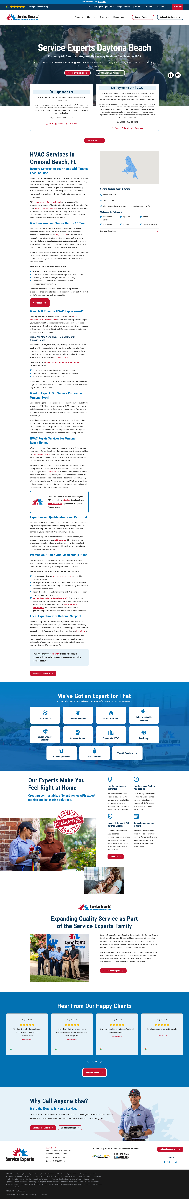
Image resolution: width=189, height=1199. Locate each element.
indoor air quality (60, 357)
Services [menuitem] (79, 17)
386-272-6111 (178, 7)
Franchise (135, 1148)
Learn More (102, 2)
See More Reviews (93, 1072)
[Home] (22, 17)
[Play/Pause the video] (170, 75)
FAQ (139, 6)
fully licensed (61, 235)
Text (51, 124)
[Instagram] (168, 1162)
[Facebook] (164, 1162)
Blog (115, 1148)
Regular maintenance (62, 576)
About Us (114, 856)
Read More (27, 1039)
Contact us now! (39, 303)
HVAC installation (55, 503)
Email (60, 124)
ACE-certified (60, 540)
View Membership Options (108, 73)
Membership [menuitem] (118, 17)
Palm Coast (81, 631)
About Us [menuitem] (91, 17)
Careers (150, 6)
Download (73, 124)
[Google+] (176, 1162)
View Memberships (68, 1128)
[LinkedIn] (172, 1162)
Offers (162, 6)
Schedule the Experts (168, 17)
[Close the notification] (183, 2)
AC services (51, 471)
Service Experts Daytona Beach (103, 7)
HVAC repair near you (42, 454)
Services (95, 1148)
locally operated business (46, 208)
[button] (177, 75)
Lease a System (141, 17)
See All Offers (93, 140)
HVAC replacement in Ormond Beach (62, 362)
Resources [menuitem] (104, 17)
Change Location (123, 6)
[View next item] (101, 1062)
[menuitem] (10, 1194)
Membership (124, 1148)
